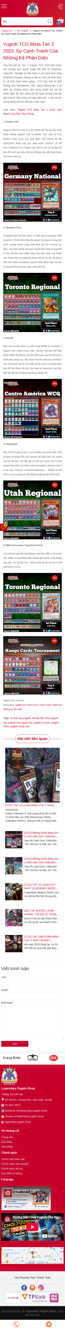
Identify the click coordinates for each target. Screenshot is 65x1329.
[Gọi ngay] (16, 1324)
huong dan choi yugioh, (45, 718)
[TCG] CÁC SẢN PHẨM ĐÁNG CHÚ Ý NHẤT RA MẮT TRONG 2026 (41, 940)
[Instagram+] (41, 1288)
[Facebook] (24, 1288)
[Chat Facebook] (48, 1324)
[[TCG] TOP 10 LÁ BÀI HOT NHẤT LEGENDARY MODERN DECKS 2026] (13, 891)
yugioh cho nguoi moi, (21, 722)
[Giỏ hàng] (60, 20)
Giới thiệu (6, 1141)
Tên (4, 977)
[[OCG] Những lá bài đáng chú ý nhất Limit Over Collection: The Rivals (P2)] (13, 839)
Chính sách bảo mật (13, 1159)
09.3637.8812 (13, 1105)
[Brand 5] (53, 1058)
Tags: (6, 718)
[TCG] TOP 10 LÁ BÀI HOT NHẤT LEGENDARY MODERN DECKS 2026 (41, 888)
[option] (11, 1058)
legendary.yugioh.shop (18, 1121)
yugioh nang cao (19, 726)
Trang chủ (7, 1137)
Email (4, 990)
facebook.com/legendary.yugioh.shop (26, 1110)
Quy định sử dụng (11, 1173)
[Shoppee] (32, 1288)
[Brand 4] (32, 1058)
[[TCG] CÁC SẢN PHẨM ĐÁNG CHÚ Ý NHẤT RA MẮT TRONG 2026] (13, 943)
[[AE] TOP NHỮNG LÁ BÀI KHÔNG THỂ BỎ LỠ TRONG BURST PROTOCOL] (13, 917)
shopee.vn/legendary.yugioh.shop (24, 1116)
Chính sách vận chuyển (15, 1163)
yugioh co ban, (42, 722)
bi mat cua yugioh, (21, 718)
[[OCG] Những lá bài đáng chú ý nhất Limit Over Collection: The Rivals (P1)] (13, 865)
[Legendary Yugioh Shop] (32, 8)
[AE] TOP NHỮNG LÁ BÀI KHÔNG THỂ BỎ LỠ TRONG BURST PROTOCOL (41, 914)
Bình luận (7, 1002)
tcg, (5, 722)
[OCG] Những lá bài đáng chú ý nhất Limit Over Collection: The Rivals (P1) (41, 862)
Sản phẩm (7, 1146)
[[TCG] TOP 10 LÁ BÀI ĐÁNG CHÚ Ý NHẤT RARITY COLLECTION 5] (32, 775)
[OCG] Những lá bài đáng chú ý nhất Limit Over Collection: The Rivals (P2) (41, 836)
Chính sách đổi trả (12, 1168)
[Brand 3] (11, 1058)
